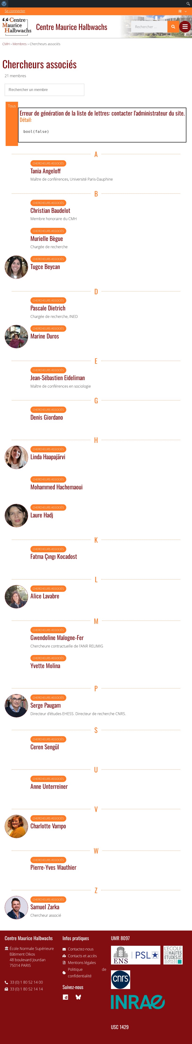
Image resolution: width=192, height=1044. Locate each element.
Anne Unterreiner (49, 786)
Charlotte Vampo (48, 825)
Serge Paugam (45, 704)
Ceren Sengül (44, 746)
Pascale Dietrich (47, 307)
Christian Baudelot (50, 210)
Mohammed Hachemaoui (56, 486)
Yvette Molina (45, 665)
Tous (12, 106)
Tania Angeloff (45, 170)
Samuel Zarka (44, 906)
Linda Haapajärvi (47, 456)
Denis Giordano (46, 416)
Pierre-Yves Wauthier (53, 866)
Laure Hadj (41, 514)
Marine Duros (44, 335)
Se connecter (15, 10)
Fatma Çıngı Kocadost (53, 556)
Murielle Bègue (46, 238)
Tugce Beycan (45, 266)
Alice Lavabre (44, 595)
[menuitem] (4, 3)
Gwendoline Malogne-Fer (57, 637)
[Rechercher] (173, 27)
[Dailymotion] (65, 997)
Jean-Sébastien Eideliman (57, 377)
